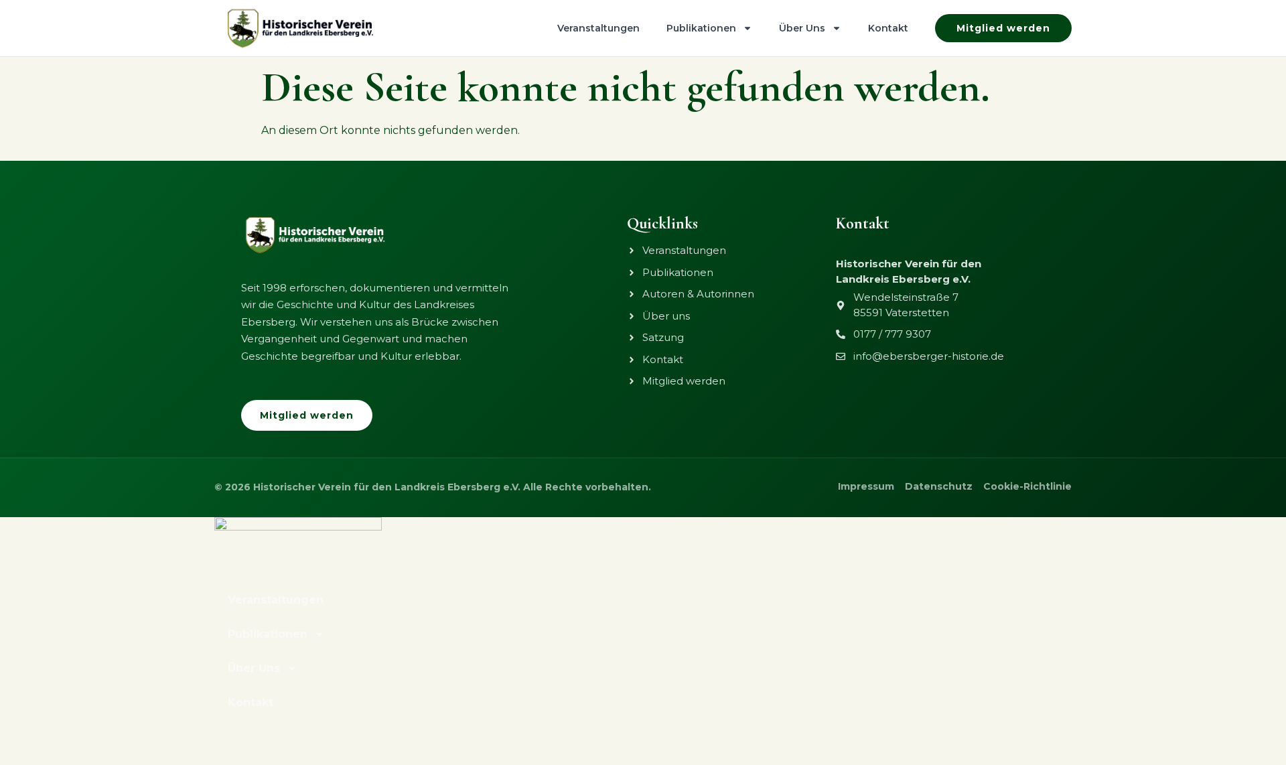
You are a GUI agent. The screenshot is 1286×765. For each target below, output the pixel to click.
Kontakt (888, 28)
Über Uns (802, 28)
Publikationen (701, 28)
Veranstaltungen (598, 28)
